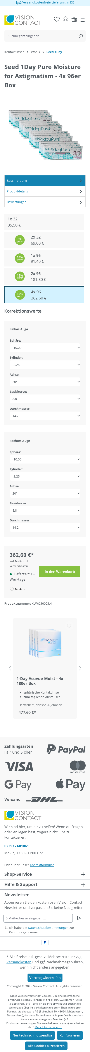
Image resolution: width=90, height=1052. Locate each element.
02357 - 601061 (16, 846)
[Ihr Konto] (65, 19)
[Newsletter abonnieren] (79, 918)
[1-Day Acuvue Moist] (45, 643)
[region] (45, 668)
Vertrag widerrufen (45, 977)
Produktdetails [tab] (17, 191)
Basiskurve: (18, 391)
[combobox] (40, 36)
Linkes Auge (19, 329)
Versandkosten (19, 962)
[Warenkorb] (74, 19)
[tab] (45, 180)
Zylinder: (16, 357)
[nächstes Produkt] (80, 668)
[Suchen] (81, 36)
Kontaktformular (42, 865)
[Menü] (83, 20)
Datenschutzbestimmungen (48, 928)
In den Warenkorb (60, 571)
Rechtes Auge (20, 441)
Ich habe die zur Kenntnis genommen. (41, 930)
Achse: (14, 374)
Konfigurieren (70, 1035)
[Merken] (69, 625)
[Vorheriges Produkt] (10, 668)
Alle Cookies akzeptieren (46, 1046)
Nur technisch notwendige (32, 1035)
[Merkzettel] (56, 19)
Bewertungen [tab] (16, 202)
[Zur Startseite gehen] (21, 20)
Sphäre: (15, 340)
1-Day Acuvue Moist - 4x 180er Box (40, 681)
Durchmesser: (20, 409)
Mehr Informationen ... (48, 1027)
